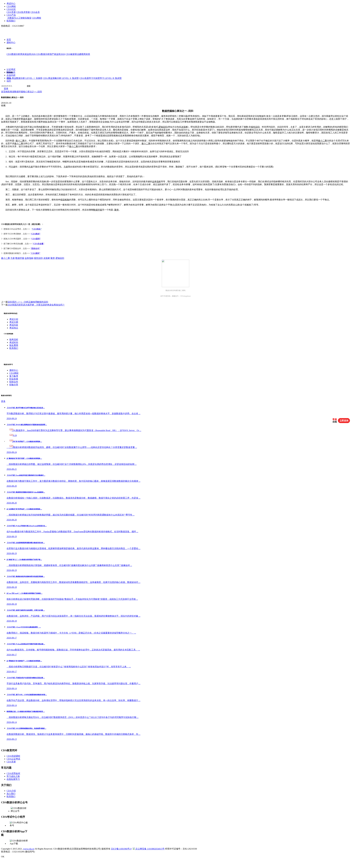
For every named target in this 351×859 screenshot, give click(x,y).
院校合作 (11, 72)
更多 (3, 401)
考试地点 (13, 328)
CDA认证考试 (13, 759)
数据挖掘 (167, 111)
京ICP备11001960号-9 (121, 849)
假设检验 (64, 199)
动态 (9, 81)
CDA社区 (11, 9)
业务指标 (156, 181)
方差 (13, 167)
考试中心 (11, 3)
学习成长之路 (13, 776)
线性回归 (255, 127)
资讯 (9, 78)
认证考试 (11, 69)
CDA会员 (35, 12)
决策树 (184, 127)
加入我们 (11, 793)
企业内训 (11, 75)
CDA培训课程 (13, 756)
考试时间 (13, 342)
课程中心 (11, 42)
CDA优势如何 (13, 773)
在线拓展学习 (13, 779)
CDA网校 (11, 6)
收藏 (3, 105)
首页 (9, 40)
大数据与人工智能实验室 (19, 18)
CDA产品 (11, 15)
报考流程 (13, 339)
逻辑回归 (162, 127)
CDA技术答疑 (23, 12)
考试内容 (13, 325)
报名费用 (13, 345)
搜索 (28, 86)
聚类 (116, 210)
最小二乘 (20, 140)
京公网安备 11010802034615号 (150, 849)
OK (2, 856)
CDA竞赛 (11, 12)
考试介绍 (13, 319)
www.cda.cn (28, 849)
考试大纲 (13, 322)
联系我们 (11, 21)
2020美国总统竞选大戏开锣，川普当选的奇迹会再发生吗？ (36, 305)
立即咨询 (344, 420)
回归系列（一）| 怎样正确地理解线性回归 (28, 302)
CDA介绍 (11, 791)
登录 (6, 89)
